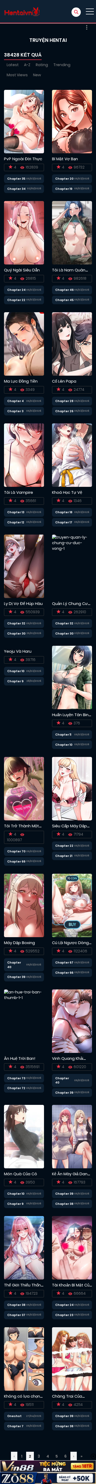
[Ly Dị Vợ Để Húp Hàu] (24, 566)
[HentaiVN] (22, 11)
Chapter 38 (64, 1204)
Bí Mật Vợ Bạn (65, 159)
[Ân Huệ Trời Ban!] (24, 1021)
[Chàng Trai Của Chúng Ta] (72, 1358)
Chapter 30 (16, 633)
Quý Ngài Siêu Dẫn (22, 270)
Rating (42, 64)
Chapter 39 (16, 977)
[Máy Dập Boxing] (24, 905)
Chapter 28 (64, 401)
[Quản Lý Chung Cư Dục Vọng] (72, 566)
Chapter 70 (16, 851)
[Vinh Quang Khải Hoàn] (72, 1021)
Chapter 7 (15, 1426)
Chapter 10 (16, 671)
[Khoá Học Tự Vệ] (72, 455)
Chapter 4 (15, 401)
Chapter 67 (64, 962)
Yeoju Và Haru (17, 651)
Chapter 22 (16, 300)
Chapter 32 (16, 623)
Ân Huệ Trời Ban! (19, 1058)
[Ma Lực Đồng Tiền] (24, 343)
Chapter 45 (64, 300)
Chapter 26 (64, 411)
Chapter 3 (15, 411)
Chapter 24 (16, 290)
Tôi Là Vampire (18, 492)
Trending (61, 64)
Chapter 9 (15, 681)
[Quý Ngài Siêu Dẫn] (24, 232)
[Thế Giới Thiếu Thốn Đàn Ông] (24, 1247)
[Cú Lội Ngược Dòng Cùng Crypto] (72, 905)
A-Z (27, 64)
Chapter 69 (16, 861)
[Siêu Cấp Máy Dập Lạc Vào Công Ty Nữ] (72, 788)
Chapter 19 (63, 189)
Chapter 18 (63, 512)
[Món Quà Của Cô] (24, 1136)
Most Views (17, 75)
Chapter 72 (16, 1088)
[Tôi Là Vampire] (24, 455)
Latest (13, 64)
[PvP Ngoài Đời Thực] (24, 121)
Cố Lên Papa (64, 381)
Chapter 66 (64, 972)
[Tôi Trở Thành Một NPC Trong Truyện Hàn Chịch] (24, 788)
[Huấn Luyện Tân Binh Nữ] (72, 677)
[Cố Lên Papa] (72, 343)
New (37, 75)
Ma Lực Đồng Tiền (21, 381)
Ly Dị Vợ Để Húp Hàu (23, 603)
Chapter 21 (63, 856)
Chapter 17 (63, 522)
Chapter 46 (64, 290)
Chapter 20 (64, 179)
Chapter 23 (64, 1315)
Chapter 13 (15, 512)
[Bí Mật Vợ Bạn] (72, 121)
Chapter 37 (16, 1315)
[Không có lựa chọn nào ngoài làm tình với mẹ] (24, 1358)
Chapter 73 (16, 1078)
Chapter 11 (63, 734)
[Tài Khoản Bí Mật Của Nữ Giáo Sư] (72, 1247)
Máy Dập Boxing (19, 942)
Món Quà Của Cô (20, 1174)
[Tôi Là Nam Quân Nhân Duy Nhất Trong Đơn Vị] (72, 232)
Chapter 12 (15, 522)
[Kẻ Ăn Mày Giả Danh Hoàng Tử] (72, 1136)
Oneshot (14, 1416)
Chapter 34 (16, 189)
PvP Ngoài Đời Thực (23, 159)
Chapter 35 (16, 179)
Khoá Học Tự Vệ (67, 492)
